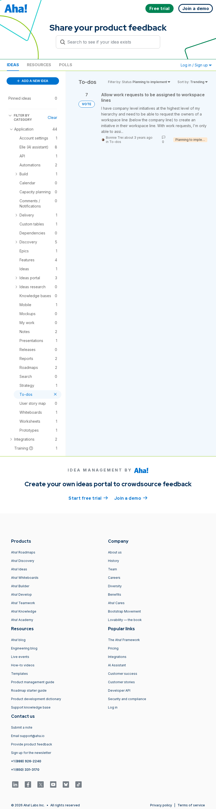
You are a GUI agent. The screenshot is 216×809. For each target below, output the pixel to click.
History (113, 561)
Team (112, 569)
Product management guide (32, 682)
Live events (20, 657)
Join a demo (131, 498)
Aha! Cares (116, 603)
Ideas (13, 64)
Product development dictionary (36, 699)
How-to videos (23, 665)
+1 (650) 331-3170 (25, 770)
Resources (39, 64)
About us (115, 552)
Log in (112, 707)
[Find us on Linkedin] (15, 784)
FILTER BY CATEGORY (23, 117)
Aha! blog (18, 640)
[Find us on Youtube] (53, 784)
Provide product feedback (31, 744)
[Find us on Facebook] (28, 784)
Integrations (117, 657)
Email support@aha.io (28, 736)
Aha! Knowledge (23, 611)
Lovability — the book (125, 620)
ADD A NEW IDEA (34, 81)
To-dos (115, 142)
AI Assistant (117, 665)
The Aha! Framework (124, 640)
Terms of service (191, 805)
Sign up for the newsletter (31, 753)
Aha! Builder (20, 586)
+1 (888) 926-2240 (26, 761)
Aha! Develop (21, 594)
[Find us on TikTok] (78, 784)
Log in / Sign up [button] (195, 65)
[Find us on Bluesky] (66, 784)
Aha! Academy (22, 620)
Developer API (119, 690)
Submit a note (21, 727)
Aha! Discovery (22, 561)
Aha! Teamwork (23, 603)
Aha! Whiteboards (24, 578)
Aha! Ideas (19, 569)
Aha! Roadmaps (23, 552)
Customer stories (121, 682)
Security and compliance (127, 699)
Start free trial (88, 498)
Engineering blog (24, 648)
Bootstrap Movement (124, 611)
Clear (52, 117)
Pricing (113, 648)
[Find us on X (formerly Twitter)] (40, 784)
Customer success (122, 674)
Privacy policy (161, 805)
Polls (65, 64)
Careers (114, 578)
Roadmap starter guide (29, 690)
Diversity (115, 586)
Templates (19, 674)
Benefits (114, 594)
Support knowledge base (31, 707)
